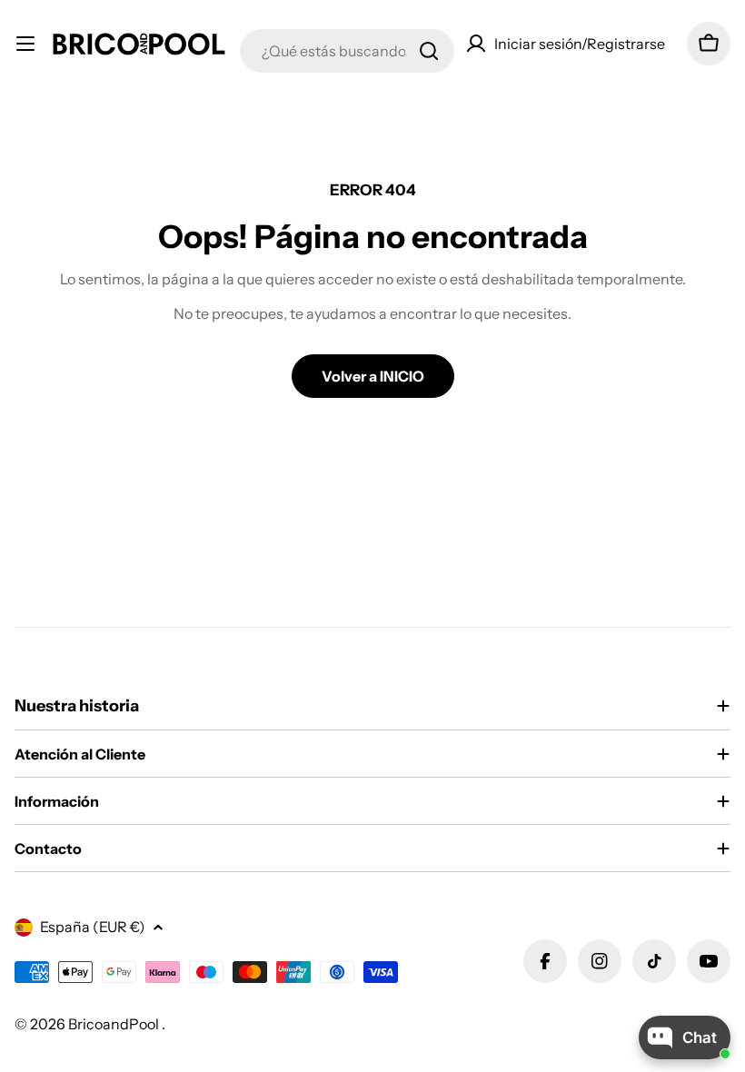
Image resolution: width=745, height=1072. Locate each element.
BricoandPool (115, 1024)
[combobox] (347, 51)
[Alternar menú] (25, 44)
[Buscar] (429, 51)
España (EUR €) (92, 927)
